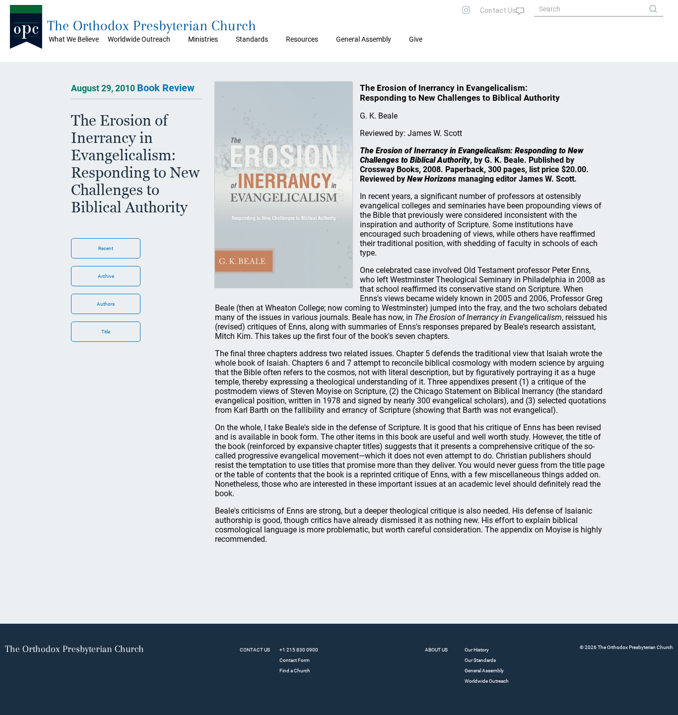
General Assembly (363, 39)
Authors (106, 304)
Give (415, 39)
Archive (106, 276)
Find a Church (294, 670)
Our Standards (480, 660)
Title (105, 331)
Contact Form (294, 660)
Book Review (166, 88)
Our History (477, 649)
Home (20, 69)
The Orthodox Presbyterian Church (151, 25)
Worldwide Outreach (487, 681)
